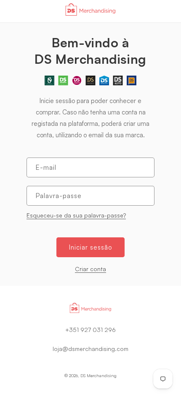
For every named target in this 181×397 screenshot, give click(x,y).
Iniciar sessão (90, 247)
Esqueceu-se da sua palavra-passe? (76, 215)
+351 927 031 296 (90, 329)
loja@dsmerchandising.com (90, 348)
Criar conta (90, 268)
